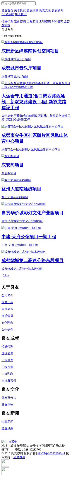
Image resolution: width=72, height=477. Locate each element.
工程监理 (32, 21)
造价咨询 (20, 21)
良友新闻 (58, 10)
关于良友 (20, 10)
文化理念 (7, 322)
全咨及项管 (8, 380)
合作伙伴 (7, 329)
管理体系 (7, 309)
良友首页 (7, 10)
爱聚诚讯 (19, 457)
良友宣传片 (8, 397)
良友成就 (32, 10)
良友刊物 (7, 404)
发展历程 (7, 302)
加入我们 (21, 14)
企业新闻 (7, 421)
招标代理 (7, 21)
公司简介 (7, 295)
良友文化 (45, 10)
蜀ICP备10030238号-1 (51, 453)
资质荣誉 (7, 315)
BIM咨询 (57, 21)
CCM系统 (7, 14)
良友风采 (7, 428)
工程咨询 (45, 21)
